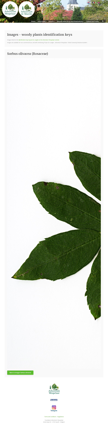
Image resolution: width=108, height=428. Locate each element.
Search (51, 21)
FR (95, 2)
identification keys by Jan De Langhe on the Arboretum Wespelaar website (39, 40)
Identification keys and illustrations (70, 21)
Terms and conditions (50, 416)
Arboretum (41, 21)
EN (101, 2)
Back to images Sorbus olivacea (20, 373)
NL (90, 2)
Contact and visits (92, 21)
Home (33, 21)
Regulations (60, 416)
